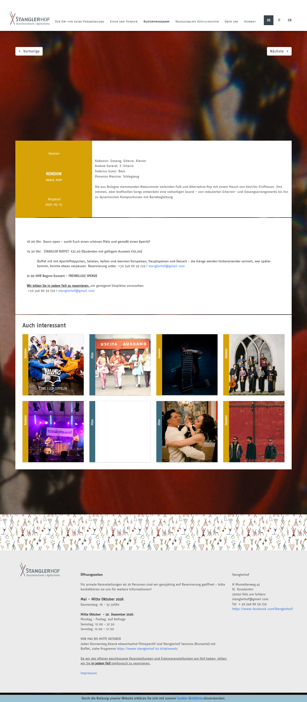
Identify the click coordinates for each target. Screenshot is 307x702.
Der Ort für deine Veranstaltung (79, 21)
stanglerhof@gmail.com (166, 266)
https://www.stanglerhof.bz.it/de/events (147, 648)
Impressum (89, 673)
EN (290, 20)
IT (279, 20)
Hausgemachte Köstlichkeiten (197, 21)
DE (269, 20)
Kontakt (250, 21)
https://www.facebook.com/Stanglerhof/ (262, 609)
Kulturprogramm (156, 21)
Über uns (231, 21)
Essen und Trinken (123, 21)
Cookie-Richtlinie (189, 698)
